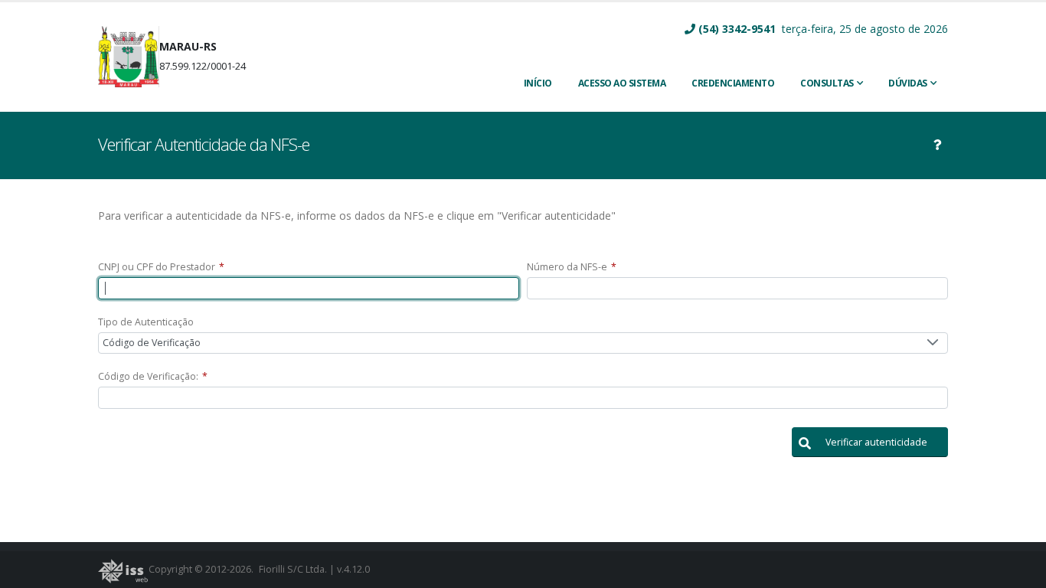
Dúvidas (907, 83)
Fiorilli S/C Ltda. (293, 569)
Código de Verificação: (153, 376)
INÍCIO (538, 83)
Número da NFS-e (571, 266)
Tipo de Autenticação (146, 321)
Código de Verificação (152, 342)
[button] (870, 442)
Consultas (827, 83)
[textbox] (308, 288)
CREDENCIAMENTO (732, 83)
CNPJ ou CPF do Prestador (161, 266)
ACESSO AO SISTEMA (622, 83)
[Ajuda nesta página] (937, 144)
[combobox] (523, 343)
